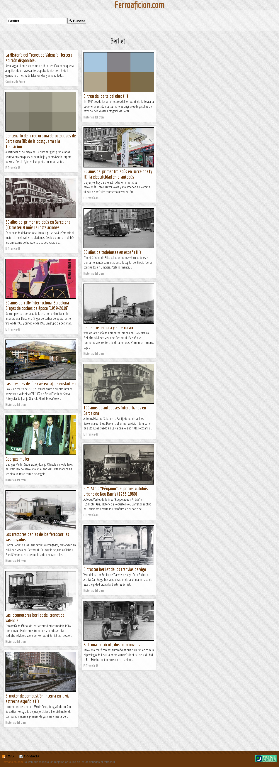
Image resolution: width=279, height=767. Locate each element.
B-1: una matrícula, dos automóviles (111, 644)
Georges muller (17, 458)
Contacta (31, 756)
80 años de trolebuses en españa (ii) (112, 252)
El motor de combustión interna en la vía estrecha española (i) (37, 698)
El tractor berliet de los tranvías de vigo (114, 569)
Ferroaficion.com (12, 762)
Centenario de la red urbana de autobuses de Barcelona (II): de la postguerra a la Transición (40, 141)
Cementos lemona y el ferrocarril (109, 327)
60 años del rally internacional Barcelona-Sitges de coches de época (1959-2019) (37, 305)
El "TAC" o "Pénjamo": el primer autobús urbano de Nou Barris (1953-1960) (115, 491)
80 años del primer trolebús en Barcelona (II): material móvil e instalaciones (37, 224)
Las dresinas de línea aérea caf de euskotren (40, 383)
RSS (9, 756)
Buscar (78, 21)
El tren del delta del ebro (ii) (105, 96)
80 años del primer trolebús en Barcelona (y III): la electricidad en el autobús (117, 174)
